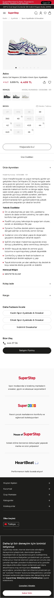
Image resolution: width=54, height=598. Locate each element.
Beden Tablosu (45, 106)
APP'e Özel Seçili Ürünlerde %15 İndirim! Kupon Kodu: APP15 (27, 7)
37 (7, 112)
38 (29, 112)
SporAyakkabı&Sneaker (33, 18)
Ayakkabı (14, 18)
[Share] (44, 82)
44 (40, 125)
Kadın (5, 18)
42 (7, 125)
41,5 (40, 118)
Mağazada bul (27, 147)
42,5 (18, 125)
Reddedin (35, 568)
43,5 (29, 125)
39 (40, 112)
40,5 (29, 118)
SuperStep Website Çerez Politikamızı (24, 578)
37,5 (18, 112)
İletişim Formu (27, 350)
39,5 (7, 118)
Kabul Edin (27, 593)
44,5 (7, 132)
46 (29, 132)
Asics (6, 73)
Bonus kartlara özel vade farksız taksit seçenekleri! (27, 5)
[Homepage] (13, 13)
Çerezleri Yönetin (27, 586)
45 (18, 132)
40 (18, 118)
